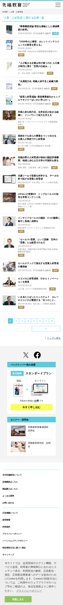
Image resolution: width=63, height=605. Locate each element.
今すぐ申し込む (31, 407)
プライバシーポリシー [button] (29, 590)
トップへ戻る (54, 338)
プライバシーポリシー (12, 534)
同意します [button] (18, 599)
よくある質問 (8, 496)
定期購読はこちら (10, 482)
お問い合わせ (8, 503)
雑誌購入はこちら (10, 489)
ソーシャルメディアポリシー (15, 541)
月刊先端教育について (12, 475)
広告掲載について (10, 513)
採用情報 (6, 520)
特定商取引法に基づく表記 (14, 548)
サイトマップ (8, 555)
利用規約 (6, 527)
